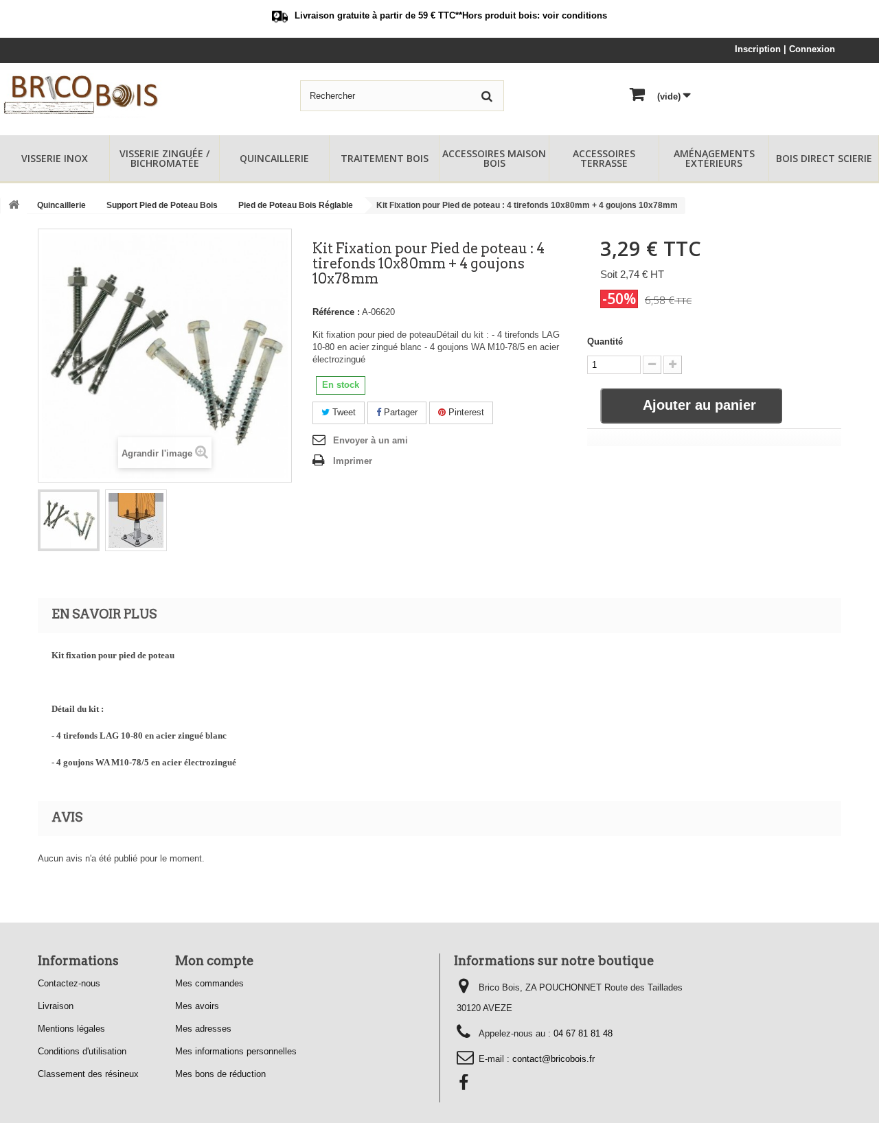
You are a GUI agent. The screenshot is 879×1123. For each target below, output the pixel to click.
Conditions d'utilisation (82, 1051)
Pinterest (465, 412)
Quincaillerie (274, 158)
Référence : (336, 312)
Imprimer (352, 461)
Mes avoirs (197, 1006)
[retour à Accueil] (14, 205)
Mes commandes (209, 983)
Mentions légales (71, 1028)
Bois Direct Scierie (824, 158)
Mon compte (214, 960)
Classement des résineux (88, 1074)
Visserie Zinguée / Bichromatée (164, 158)
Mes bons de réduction (220, 1074)
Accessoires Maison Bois (494, 158)
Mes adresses (203, 1028)
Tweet (343, 412)
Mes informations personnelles (236, 1051)
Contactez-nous (69, 983)
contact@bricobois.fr (553, 1059)
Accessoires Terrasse (604, 158)
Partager (399, 412)
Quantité (605, 341)
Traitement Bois (385, 158)
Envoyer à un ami (370, 440)
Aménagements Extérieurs (714, 158)
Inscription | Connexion (785, 49)
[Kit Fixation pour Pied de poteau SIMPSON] (68, 520)
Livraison (55, 1006)
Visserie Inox (54, 158)
